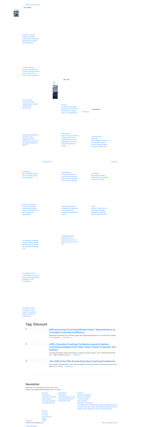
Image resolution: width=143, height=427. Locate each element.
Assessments (62, 393)
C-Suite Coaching (82, 399)
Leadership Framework (49, 397)
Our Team (45, 415)
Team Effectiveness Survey (66, 397)
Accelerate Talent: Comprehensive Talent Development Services (97, 405)
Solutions (80, 393)
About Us (45, 411)
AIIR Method (45, 395)
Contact (29, 421)
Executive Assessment (84, 395)
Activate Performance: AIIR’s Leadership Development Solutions (97, 407)
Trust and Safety (31, 426)
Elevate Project (46, 417)
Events (44, 421)
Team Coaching (82, 401)
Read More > (67, 337)
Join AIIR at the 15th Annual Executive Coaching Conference (82, 361)
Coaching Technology (49, 401)
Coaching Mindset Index (65, 399)
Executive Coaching (83, 397)
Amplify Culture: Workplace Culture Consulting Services (94, 409)
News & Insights (107, 423)
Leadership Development (85, 403)
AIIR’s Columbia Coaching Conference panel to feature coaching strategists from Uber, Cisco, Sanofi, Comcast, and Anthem (82, 347)
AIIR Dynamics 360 (64, 401)
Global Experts (46, 399)
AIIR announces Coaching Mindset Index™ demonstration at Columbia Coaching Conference (82, 331)
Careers (115, 423)
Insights (44, 419)
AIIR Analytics (62, 395)
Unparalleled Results (48, 403)
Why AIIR (44, 393)
